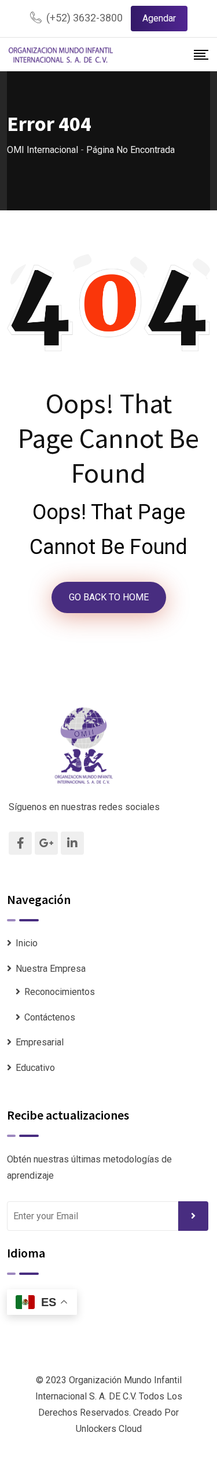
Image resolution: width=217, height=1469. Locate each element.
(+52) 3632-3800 (84, 18)
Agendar (159, 18)
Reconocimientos (59, 991)
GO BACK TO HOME (109, 597)
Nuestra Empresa (51, 968)
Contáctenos (49, 1017)
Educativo (35, 1067)
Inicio (27, 943)
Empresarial (40, 1042)
